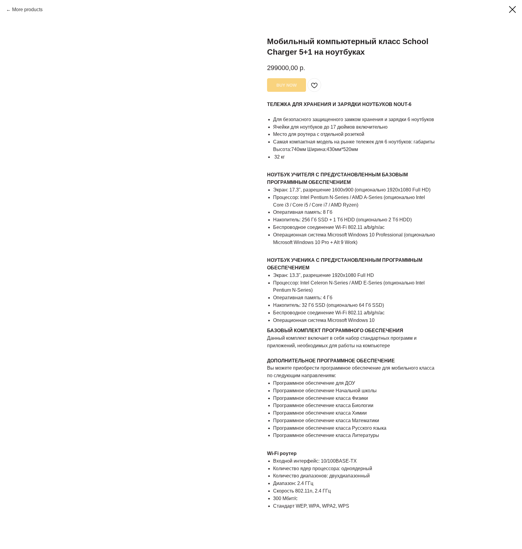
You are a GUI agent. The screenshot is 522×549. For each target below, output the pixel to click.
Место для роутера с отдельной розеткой (318, 134)
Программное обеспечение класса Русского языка (329, 428)
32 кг (279, 156)
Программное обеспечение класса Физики (320, 398)
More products (27, 9)
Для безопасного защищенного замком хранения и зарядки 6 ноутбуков (353, 119)
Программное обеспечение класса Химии (320, 413)
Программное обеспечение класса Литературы (326, 435)
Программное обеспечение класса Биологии (323, 405)
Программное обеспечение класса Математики (326, 420)
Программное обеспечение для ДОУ (314, 383)
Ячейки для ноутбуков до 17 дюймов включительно (330, 127)
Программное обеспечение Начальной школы (325, 390)
